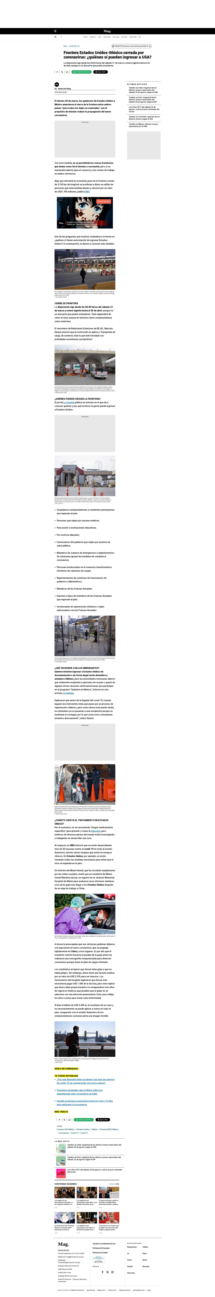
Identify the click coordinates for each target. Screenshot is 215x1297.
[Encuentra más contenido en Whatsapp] (67, 72)
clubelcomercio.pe (77, 1290)
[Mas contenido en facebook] (102, 1272)
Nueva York (107, 37)
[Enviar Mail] (56, 89)
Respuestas (132, 1247)
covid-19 (74, 1133)
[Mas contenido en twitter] (107, 1272)
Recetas (146, 1266)
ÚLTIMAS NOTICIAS (137, 84)
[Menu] (56, 31)
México (95, 1129)
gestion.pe (91, 1290)
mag (148, 1290)
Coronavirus (64, 1133)
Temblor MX (132, 37)
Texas (99, 37)
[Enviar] (56, 37)
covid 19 (84, 1133)
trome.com (112, 1290)
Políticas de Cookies (100, 1252)
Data (144, 1253)
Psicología (116, 37)
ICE (139, 37)
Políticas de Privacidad (101, 1248)
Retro (145, 1260)
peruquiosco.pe (139, 1290)
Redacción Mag (64, 89)
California (93, 37)
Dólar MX (124, 37)
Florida (85, 37)
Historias (131, 1273)
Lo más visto (62, 1141)
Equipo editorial (63, 1250)
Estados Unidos (83, 1129)
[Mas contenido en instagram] (112, 1272)
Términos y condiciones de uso (103, 1243)
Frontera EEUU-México (109, 1129)
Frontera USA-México (66, 1129)
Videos (145, 1247)
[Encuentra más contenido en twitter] (62, 72)
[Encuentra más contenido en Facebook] (57, 72)
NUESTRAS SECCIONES (134, 1243)
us (128, 1253)
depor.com (101, 1290)
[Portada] (63, 1248)
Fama (129, 1260)
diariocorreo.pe (124, 1290)
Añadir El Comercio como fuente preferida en (131, 46)
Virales (130, 1266)
